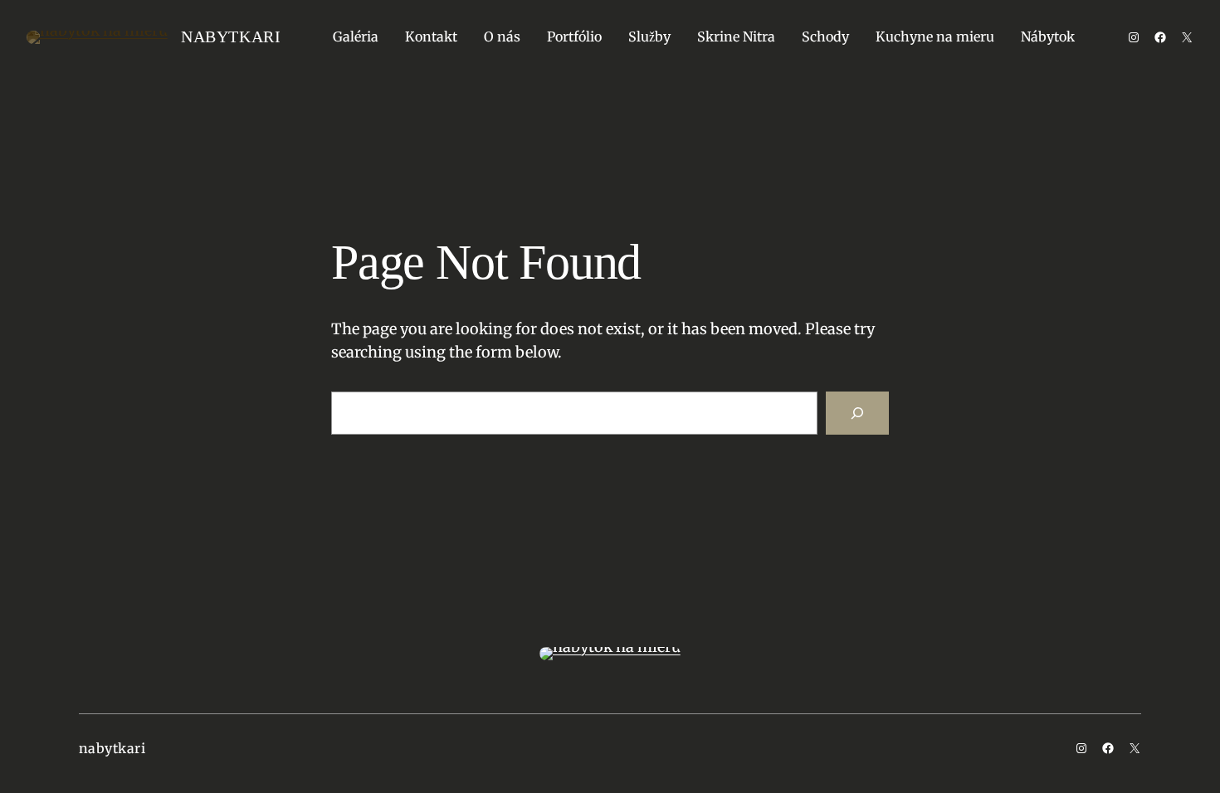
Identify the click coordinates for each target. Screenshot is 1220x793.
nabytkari (231, 36)
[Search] (857, 413)
